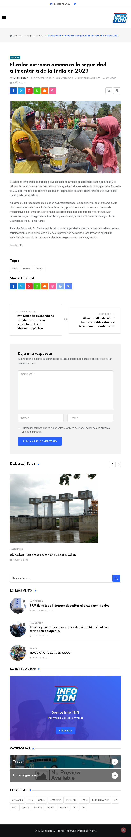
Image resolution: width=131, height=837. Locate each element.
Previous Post (28, 312)
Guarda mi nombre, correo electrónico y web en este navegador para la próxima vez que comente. (66, 429)
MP (115, 800)
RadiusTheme (88, 830)
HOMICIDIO (56, 800)
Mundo (27, 268)
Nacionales (16, 549)
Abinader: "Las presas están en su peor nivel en (43, 555)
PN (83, 807)
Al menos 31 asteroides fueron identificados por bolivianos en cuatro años (97, 322)
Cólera (41, 800)
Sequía (40, 268)
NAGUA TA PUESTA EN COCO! (51, 653)
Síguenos (65, 730)
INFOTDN (71, 800)
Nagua (33, 648)
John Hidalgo (20, 78)
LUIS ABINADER (100, 800)
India (14, 268)
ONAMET (63, 807)
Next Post (105, 314)
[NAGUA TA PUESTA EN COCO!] (18, 653)
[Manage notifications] (123, 830)
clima (30, 800)
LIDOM (84, 800)
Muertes (38, 807)
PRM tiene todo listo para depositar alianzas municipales (69, 605)
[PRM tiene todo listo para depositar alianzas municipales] (18, 606)
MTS (14, 807)
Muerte (25, 807)
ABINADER (17, 800)
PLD (75, 807)
